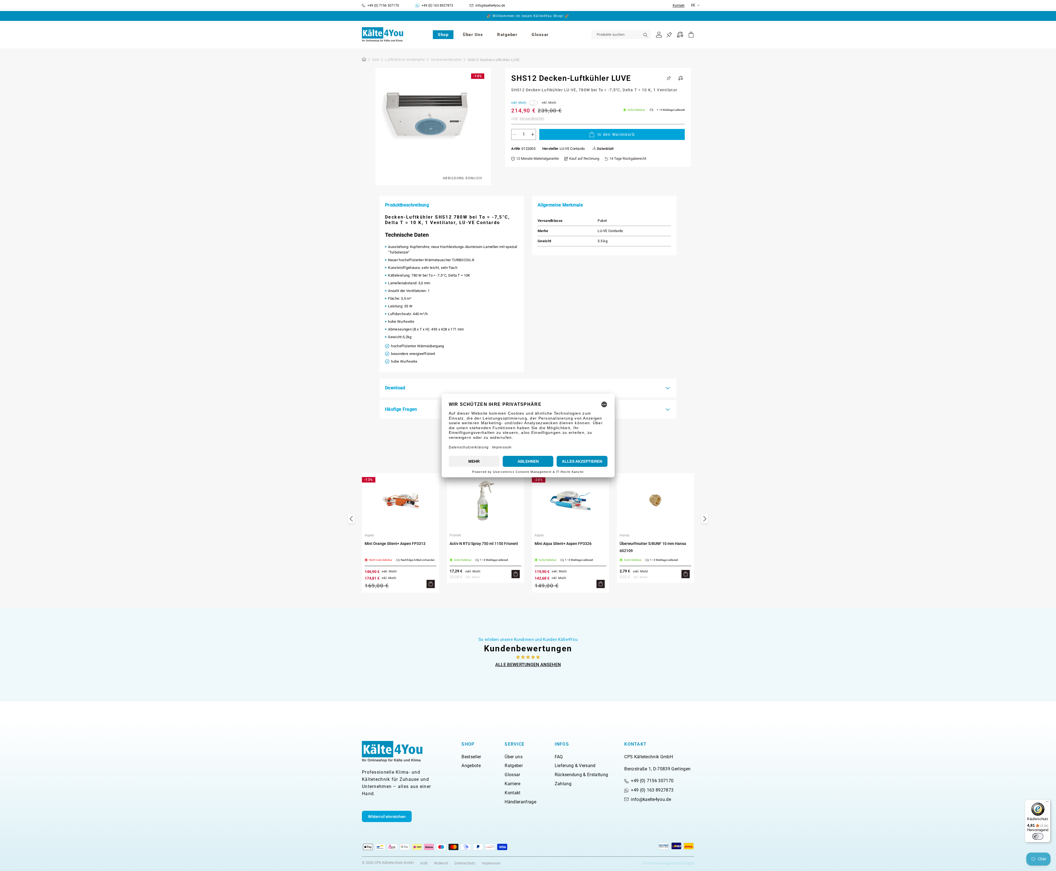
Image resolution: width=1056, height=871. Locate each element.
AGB (423, 863)
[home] (364, 60)
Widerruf (441, 863)
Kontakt (678, 5)
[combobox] (621, 34)
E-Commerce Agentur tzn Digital (668, 863)
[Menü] (1047, 803)
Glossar (512, 774)
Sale (375, 59)
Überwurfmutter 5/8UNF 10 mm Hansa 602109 (653, 547)
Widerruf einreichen (387, 816)
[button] (443, 34)
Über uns (513, 756)
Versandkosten (531, 118)
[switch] (1037, 836)
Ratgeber (514, 765)
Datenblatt (605, 149)
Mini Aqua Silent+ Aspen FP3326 (563, 543)
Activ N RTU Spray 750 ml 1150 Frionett (484, 543)
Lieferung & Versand (575, 765)
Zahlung (563, 783)
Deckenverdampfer (446, 59)
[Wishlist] (669, 35)
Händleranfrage (520, 801)
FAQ (559, 756)
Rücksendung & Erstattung (581, 774)
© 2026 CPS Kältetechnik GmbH (388, 863)
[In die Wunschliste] (669, 78)
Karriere (512, 783)
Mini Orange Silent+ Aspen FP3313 (395, 543)
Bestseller (471, 756)
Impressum (491, 863)
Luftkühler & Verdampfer (405, 59)
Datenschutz (465, 863)
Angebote (471, 765)
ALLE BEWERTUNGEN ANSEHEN (528, 664)
